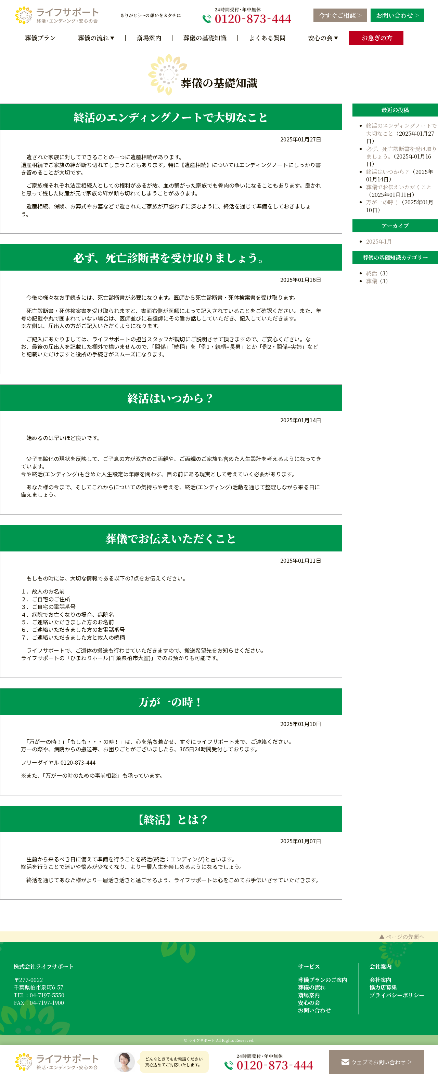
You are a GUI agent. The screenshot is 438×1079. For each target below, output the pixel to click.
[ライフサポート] (56, 15)
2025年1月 (379, 241)
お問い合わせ (394, 15)
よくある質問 (267, 37)
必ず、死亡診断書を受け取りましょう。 (171, 257)
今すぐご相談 (337, 15)
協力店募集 (383, 987)
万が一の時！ (171, 701)
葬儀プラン (40, 37)
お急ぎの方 (376, 37)
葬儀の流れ (93, 37)
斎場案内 (149, 37)
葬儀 (371, 281)
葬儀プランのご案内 (322, 980)
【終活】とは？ (171, 819)
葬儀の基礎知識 (205, 37)
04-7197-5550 (47, 995)
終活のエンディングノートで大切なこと (171, 117)
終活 (371, 273)
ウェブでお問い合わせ (378, 1062)
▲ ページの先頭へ (401, 937)
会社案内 (380, 980)
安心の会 (320, 37)
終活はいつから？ (171, 398)
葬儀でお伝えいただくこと (171, 538)
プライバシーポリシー (397, 995)
